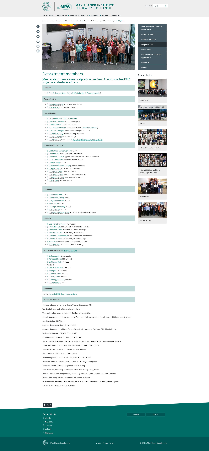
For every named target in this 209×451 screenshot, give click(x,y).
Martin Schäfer (54, 210)
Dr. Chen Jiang (54, 163)
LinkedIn (48, 429)
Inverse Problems (90, 128)
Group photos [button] (145, 75)
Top (49, 405)
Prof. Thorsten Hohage (57, 128)
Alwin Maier (53, 204)
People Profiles (147, 44)
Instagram (49, 425)
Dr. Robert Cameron (56, 122)
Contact (155, 414)
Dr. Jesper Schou (55, 137)
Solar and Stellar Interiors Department (151, 28)
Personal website (93, 93)
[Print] (38, 51)
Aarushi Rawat (54, 245)
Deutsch (148, 6)
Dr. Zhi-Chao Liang (56, 134)
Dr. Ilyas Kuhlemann (56, 201)
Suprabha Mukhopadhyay (59, 236)
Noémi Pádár (54, 242)
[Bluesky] (38, 36)
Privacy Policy (108, 443)
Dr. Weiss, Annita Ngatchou (59, 212)
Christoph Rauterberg (57, 207)
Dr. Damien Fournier (56, 157)
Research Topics (147, 34)
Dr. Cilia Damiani (55, 125)
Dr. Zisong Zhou (55, 283)
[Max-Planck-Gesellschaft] (46, 443)
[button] (164, 95)
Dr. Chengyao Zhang (56, 280)
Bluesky (48, 418)
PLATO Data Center (76, 93)
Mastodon (49, 433)
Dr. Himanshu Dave (56, 268)
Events (144, 68)
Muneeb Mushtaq (55, 239)
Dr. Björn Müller (55, 169)
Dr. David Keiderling (56, 198)
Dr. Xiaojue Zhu (55, 139)
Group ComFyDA (70, 250)
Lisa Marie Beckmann (57, 224)
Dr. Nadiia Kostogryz (56, 131)
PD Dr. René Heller (55, 160)
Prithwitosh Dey (55, 227)
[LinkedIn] (38, 31)
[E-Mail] (38, 46)
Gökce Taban (54, 107)
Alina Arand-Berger (56, 104)
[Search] (166, 5)
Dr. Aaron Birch (54, 119)
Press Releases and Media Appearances (151, 56)
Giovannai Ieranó (55, 195)
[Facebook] (38, 26)
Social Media (49, 414)
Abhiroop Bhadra (55, 259)
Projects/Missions (148, 39)
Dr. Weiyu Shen (54, 277)
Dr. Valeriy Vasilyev (56, 175)
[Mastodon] (38, 41)
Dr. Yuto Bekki (54, 154)
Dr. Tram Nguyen (55, 172)
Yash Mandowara (55, 233)
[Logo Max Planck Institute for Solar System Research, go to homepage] (83, 6)
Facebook (49, 422)
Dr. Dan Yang (54, 180)
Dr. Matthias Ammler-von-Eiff (60, 151)
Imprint (98, 443)
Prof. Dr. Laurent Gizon (57, 93)
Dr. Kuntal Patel (55, 274)
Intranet (136, 414)
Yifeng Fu (52, 271)
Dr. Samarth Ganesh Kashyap (60, 166)
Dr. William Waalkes (56, 177)
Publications (146, 50)
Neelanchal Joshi (55, 230)
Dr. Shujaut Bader (55, 262)
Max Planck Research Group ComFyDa (88, 139)
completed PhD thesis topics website (63, 294)
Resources (145, 62)
